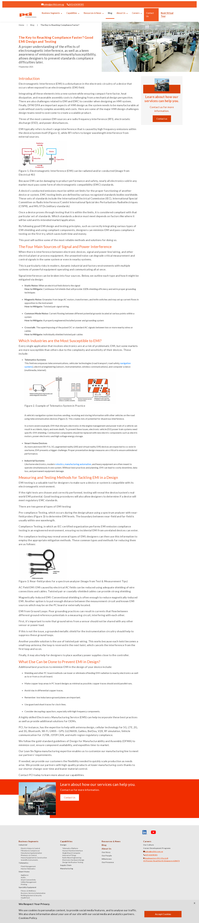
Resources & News (92, 13)
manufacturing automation (78, 464)
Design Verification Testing (72, 862)
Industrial (23, 845)
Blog (110, 13)
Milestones (107, 859)
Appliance (24, 875)
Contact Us (150, 14)
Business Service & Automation (33, 893)
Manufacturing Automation (31, 853)
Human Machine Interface (72, 851)
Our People (107, 855)
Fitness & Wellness (28, 891)
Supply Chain (65, 865)
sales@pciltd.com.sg (54, 4)
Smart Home (24, 871)
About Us (121, 13)
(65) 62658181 (76, 4)
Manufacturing (66, 868)
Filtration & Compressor (30, 851)
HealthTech (25, 898)
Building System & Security (31, 895)
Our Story (106, 852)
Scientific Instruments (29, 860)
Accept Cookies (163, 914)
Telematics (23, 863)
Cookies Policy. (28, 918)
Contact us (161, 118)
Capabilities (71, 13)
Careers (136, 13)
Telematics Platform (70, 848)
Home (21, 25)
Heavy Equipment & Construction (34, 858)
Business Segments (51, 13)
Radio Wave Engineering (71, 858)
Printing (24, 884)
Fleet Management (28, 866)
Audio (23, 877)
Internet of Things (69, 855)
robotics (59, 464)
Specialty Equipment (27, 887)
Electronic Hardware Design (73, 860)
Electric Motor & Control (30, 848)
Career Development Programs (157, 848)
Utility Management (28, 882)
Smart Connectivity (28, 880)
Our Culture (148, 845)
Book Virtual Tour (167, 14)
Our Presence (108, 862)
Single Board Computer (71, 853)
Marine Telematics (28, 869)
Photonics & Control (29, 855)
